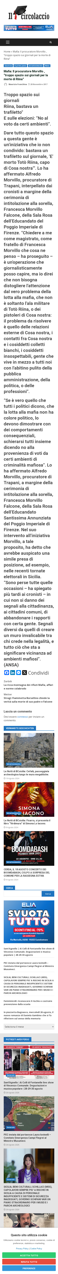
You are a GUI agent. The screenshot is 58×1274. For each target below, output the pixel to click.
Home (7, 51)
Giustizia (8, 66)
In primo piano (20, 66)
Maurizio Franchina (17, 84)
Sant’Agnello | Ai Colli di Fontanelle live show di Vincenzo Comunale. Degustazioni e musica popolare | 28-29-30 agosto (29, 951)
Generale (11, 1075)
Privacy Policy (22, 1248)
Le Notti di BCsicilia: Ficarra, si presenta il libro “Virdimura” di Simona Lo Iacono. (29, 799)
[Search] (51, 42)
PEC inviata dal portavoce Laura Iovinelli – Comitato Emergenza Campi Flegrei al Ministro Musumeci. (29, 966)
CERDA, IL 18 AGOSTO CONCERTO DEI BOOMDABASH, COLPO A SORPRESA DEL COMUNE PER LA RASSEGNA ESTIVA (29, 848)
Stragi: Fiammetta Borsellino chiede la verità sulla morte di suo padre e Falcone (28, 698)
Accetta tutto (29, 1255)
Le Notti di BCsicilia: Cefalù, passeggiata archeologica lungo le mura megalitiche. (29, 750)
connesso (22, 716)
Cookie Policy (36, 1248)
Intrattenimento (36, 66)
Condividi (38, 672)
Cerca (9, 888)
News (47, 66)
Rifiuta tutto (29, 1261)
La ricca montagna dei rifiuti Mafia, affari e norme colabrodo (28, 685)
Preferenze (29, 1268)
